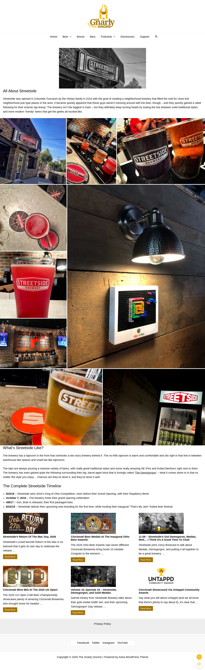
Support (144, 36)
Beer (65, 36)
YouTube (122, 642)
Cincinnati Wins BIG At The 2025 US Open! (30, 589)
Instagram (108, 642)
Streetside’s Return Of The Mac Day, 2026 (29, 536)
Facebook (83, 642)
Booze (80, 36)
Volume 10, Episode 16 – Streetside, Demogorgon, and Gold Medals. (94, 591)
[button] (69, 36)
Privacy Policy (102, 623)
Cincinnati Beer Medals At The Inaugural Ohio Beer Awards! (100, 538)
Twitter (96, 642)
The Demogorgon (145, 472)
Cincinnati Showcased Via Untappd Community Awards (169, 591)
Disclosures (127, 36)
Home (53, 36)
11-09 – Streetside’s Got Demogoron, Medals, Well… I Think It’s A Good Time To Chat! (167, 538)
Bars (92, 36)
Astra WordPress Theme (133, 657)
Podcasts (106, 36)
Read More (10, 557)
